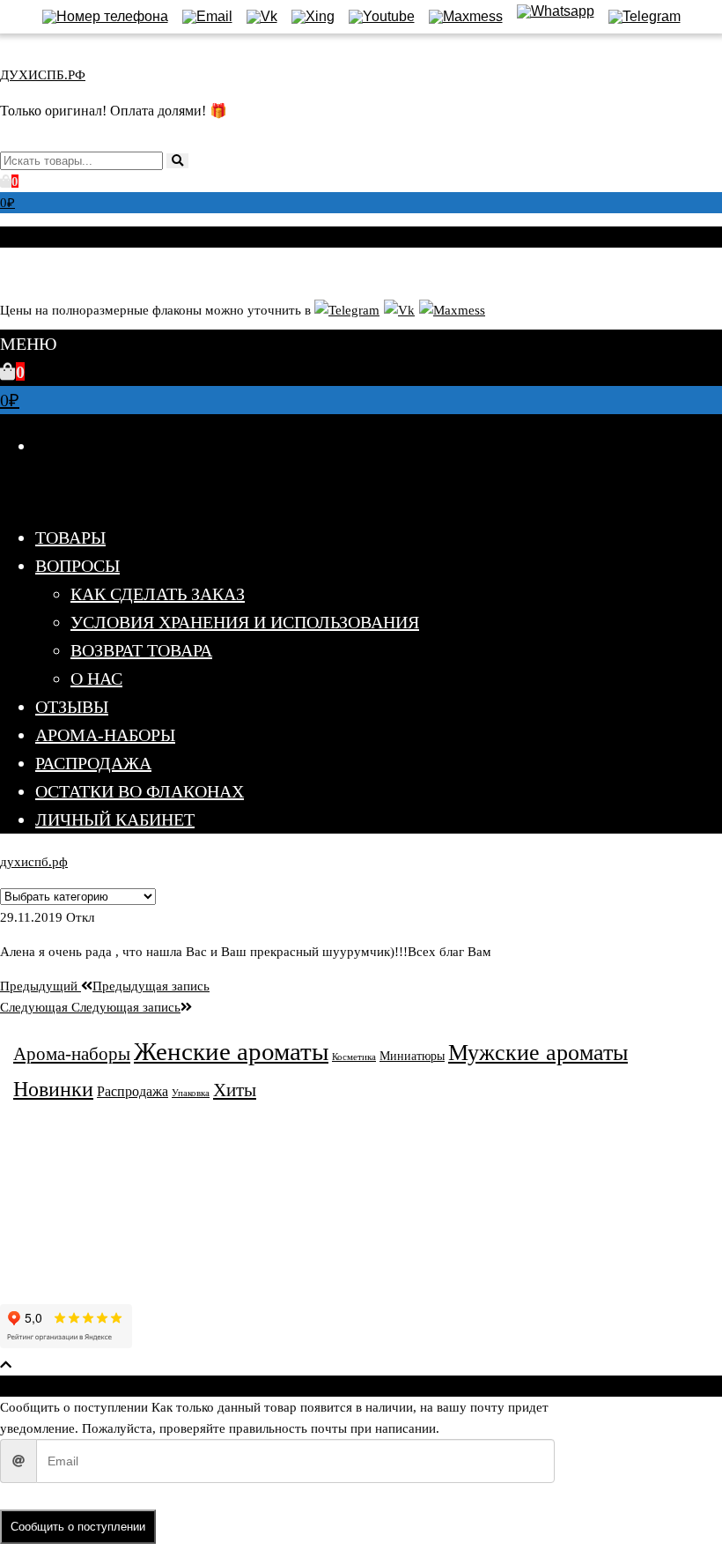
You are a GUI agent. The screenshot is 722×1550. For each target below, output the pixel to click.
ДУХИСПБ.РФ (42, 75)
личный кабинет (115, 819)
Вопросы (77, 565)
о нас (96, 678)
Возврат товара (141, 650)
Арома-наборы (105, 735)
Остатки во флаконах (139, 791)
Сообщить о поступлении (78, 1526)
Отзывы (71, 706)
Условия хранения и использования (244, 622)
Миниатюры (412, 1056)
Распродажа (93, 763)
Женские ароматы (231, 1051)
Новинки (53, 1089)
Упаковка (191, 1093)
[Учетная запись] (6, 271)
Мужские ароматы (538, 1052)
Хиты (234, 1090)
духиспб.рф (34, 862)
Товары (70, 537)
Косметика (354, 1057)
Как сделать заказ (157, 594)
